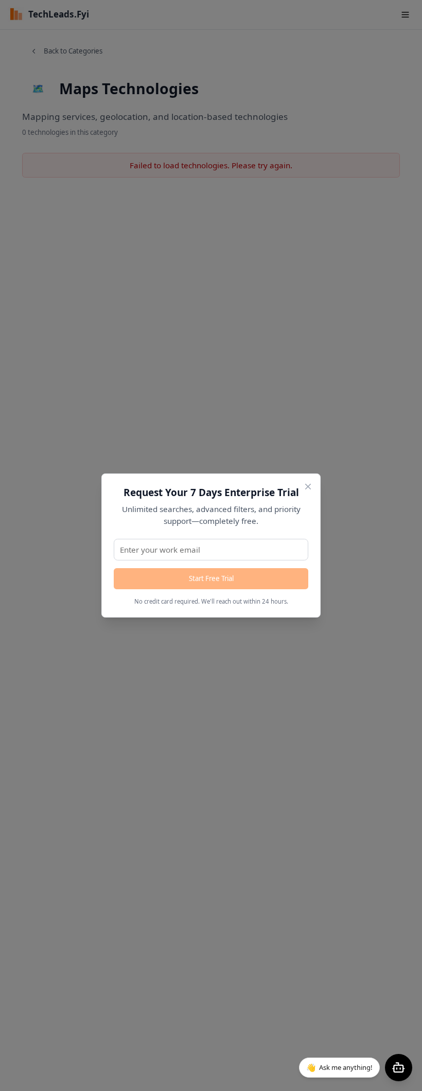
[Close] (308, 487)
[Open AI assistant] (398, 1067)
